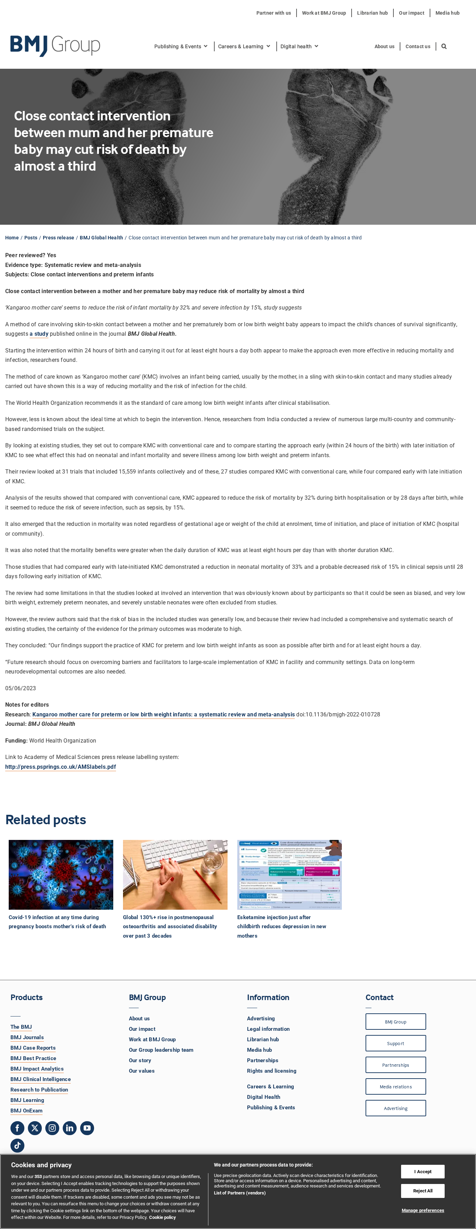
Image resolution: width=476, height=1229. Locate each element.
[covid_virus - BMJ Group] (61, 875)
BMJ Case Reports (33, 1048)
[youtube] (87, 1128)
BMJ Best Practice (33, 1058)
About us (139, 1018)
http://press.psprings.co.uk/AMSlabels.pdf (60, 767)
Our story (140, 1060)
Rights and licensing (272, 1071)
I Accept (422, 1171)
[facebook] (17, 1128)
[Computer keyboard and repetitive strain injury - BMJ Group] (175, 875)
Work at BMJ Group (152, 1039)
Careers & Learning (270, 1086)
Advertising (261, 1018)
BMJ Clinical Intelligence (40, 1079)
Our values (142, 1071)
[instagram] (52, 1128)
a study (39, 333)
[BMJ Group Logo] (55, 38)
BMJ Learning (27, 1100)
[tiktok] (17, 1146)
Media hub (259, 1050)
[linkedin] (70, 1128)
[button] (444, 46)
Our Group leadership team (161, 1050)
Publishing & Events (271, 1107)
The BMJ (21, 1027)
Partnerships (262, 1060)
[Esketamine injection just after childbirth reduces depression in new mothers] (290, 875)
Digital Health (263, 1097)
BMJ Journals (27, 1037)
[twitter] (35, 1128)
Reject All (422, 1190)
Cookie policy (162, 1217)
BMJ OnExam (26, 1111)
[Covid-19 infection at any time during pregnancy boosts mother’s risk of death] (62, 875)
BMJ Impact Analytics (37, 1069)
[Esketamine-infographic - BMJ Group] (289, 875)
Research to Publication (39, 1090)
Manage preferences (423, 1210)
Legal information (268, 1029)
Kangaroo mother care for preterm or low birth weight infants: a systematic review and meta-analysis (163, 714)
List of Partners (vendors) (240, 1193)
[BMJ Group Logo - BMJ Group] (55, 46)
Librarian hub (263, 1039)
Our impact (142, 1029)
